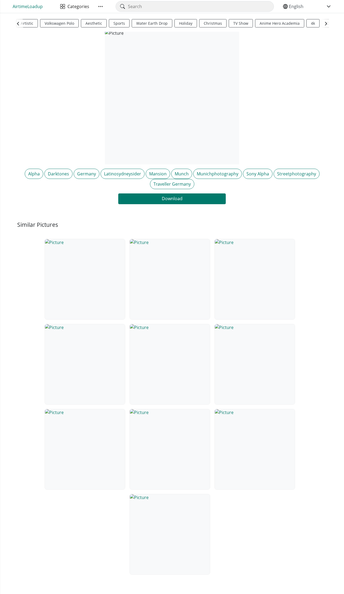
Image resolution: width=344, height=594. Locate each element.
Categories (77, 6)
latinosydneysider (122, 174)
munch (182, 174)
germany (86, 174)
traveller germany (172, 184)
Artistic (27, 23)
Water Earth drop (152, 23)
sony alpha (257, 174)
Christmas (213, 23)
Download (172, 198)
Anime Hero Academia (280, 23)
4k (313, 23)
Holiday (185, 23)
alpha (34, 174)
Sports (119, 23)
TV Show (240, 23)
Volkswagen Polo (59, 23)
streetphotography (296, 174)
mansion (158, 174)
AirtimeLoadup (28, 6)
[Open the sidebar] (101, 6)
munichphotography (217, 174)
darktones (58, 174)
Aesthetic (93, 23)
